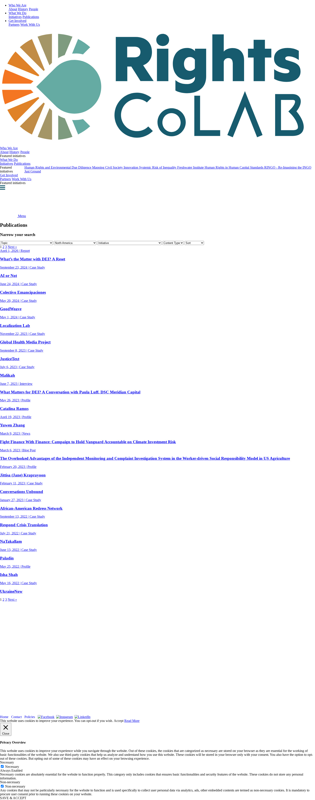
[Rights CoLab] (157, 137)
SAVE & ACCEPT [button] (13, 798)
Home (4, 717)
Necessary (12, 766)
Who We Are (17, 5)
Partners (14, 24)
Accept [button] (118, 721)
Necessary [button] (7, 762)
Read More (132, 721)
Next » (12, 247)
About (13, 9)
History (23, 9)
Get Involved (17, 21)
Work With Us (30, 24)
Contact (16, 717)
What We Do (17, 13)
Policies (29, 717)
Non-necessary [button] (10, 782)
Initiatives (15, 17)
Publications (30, 17)
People (33, 9)
